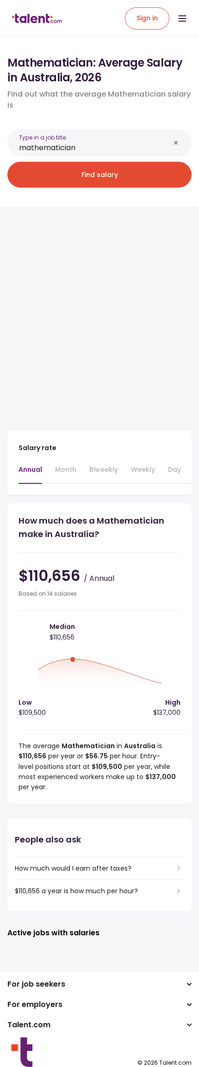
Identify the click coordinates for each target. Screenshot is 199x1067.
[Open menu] (182, 18)
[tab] (30, 474)
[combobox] (94, 147)
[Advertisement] (99, 312)
